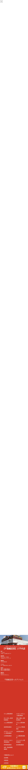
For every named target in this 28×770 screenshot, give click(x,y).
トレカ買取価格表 (8, 722)
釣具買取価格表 (20, 744)
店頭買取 (6, 757)
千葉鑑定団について (9, 755)
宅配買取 (6, 760)
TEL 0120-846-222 (4, 661)
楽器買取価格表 (7, 727)
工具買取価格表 (7, 735)
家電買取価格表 (7, 744)
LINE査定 (6, 763)
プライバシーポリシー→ (5, 674)
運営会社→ (2, 673)
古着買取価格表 (20, 731)
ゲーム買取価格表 (8, 713)
